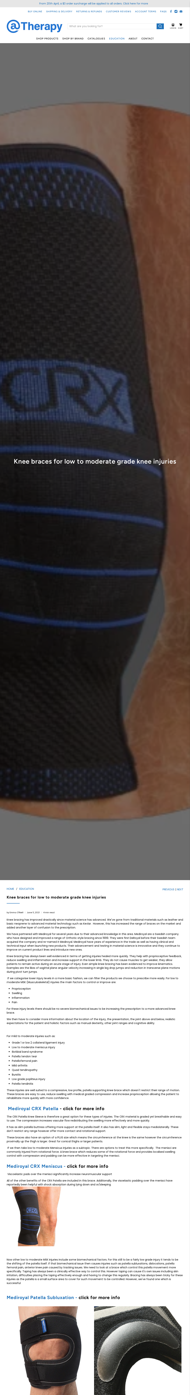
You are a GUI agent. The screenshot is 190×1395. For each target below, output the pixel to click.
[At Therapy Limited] (34, 26)
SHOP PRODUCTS (47, 38)
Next (180, 889)
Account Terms (145, 11)
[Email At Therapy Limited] (181, 11)
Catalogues (96, 38)
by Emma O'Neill (15, 912)
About (133, 38)
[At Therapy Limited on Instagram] (176, 11)
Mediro (14, 1297)
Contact (147, 38)
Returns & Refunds (89, 11)
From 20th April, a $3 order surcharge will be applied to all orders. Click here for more (93, 3)
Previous (168, 889)
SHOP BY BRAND (73, 38)
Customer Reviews (118, 11)
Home (10, 889)
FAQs (163, 11)
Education (117, 38)
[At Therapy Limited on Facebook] (171, 11)
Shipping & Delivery (59, 11)
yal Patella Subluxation (48, 1297)
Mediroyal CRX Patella (33, 1108)
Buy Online (35, 11)
